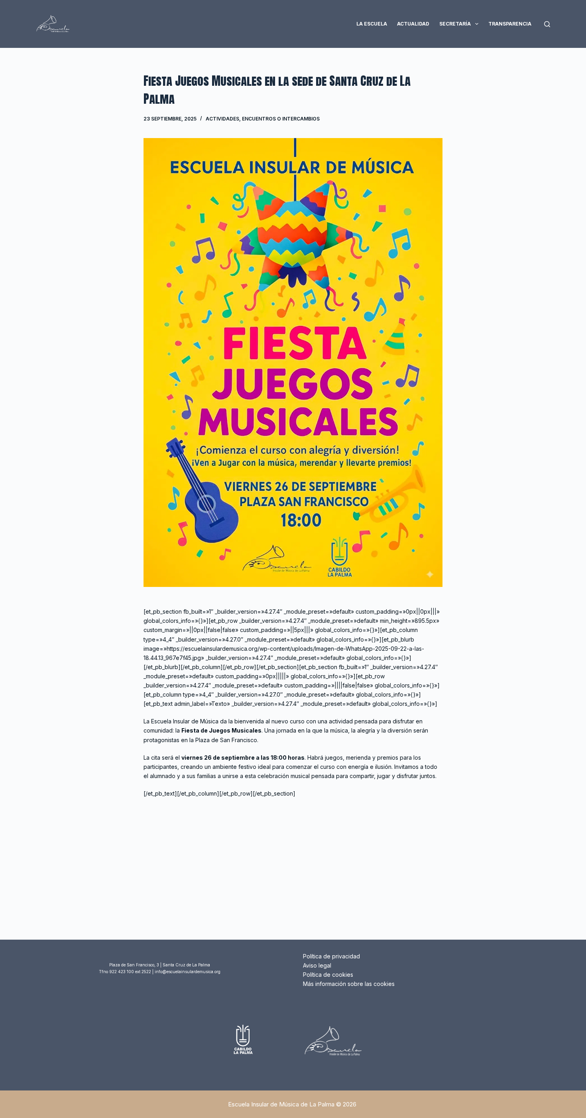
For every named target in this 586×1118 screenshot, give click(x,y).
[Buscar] (547, 24)
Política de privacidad (331, 956)
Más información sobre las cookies (349, 983)
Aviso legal (317, 965)
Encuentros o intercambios (281, 119)
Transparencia (509, 24)
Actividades (222, 119)
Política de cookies (328, 974)
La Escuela (371, 24)
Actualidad (413, 24)
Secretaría (455, 24)
